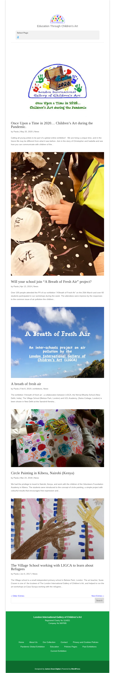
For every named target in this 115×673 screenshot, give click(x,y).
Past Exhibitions (89, 647)
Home (21, 642)
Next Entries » (98, 596)
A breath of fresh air (26, 384)
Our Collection (49, 642)
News (36, 131)
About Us (33, 642)
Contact (64, 642)
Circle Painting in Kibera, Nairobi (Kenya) (42, 473)
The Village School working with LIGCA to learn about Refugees (52, 567)
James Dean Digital (52, 669)
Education (54, 647)
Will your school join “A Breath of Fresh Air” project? (51, 282)
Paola (16, 131)
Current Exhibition (58, 651)
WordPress (75, 669)
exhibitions (37, 389)
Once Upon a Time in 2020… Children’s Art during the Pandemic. (52, 125)
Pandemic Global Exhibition (32, 647)
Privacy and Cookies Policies (85, 642)
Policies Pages (70, 647)
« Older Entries (17, 596)
